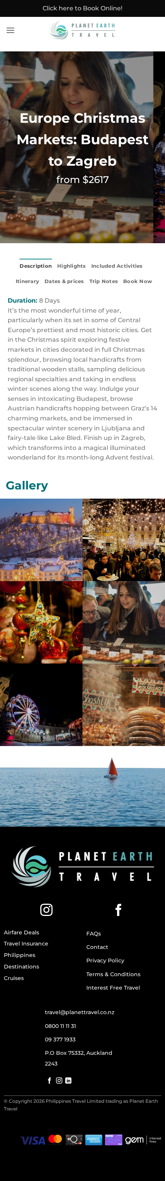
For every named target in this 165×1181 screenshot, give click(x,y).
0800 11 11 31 (60, 1026)
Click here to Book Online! (82, 8)
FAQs (93, 934)
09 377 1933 (60, 1039)
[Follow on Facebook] (118, 911)
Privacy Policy (105, 960)
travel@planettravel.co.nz (79, 1012)
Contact (97, 947)
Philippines (19, 955)
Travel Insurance (26, 944)
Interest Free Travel (113, 988)
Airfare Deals (21, 932)
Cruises (14, 978)
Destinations (21, 967)
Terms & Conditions (113, 974)
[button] (10, 30)
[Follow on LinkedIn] (68, 1080)
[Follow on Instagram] (46, 911)
